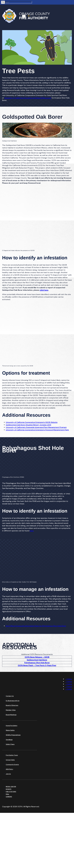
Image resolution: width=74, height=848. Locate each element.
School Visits (10, 760)
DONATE (8, 789)
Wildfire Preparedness (13, 735)
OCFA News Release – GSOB (37, 657)
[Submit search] (3, 2)
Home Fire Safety (11, 726)
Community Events (12, 764)
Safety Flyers (10, 744)
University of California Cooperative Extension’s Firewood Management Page (37, 430)
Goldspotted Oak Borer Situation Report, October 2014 (28, 425)
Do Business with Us (12, 701)
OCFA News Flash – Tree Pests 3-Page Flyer (37, 665)
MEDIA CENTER (11, 786)
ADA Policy (9, 769)
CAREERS (9, 796)
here (32, 531)
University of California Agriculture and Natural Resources (27, 98)
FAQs (7, 794)
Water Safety (10, 730)
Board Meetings (11, 715)
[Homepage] (15, 690)
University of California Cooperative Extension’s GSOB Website (31, 422)
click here (44, 290)
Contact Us (10, 696)
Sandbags (9, 740)
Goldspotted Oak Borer (37, 660)
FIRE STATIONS (11, 791)
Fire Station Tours (12, 755)
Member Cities (11, 710)
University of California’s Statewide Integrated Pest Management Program (36, 427)
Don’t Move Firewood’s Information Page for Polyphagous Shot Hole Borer (36, 626)
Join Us (8, 774)
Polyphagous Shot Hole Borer (37, 662)
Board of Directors (12, 705)
